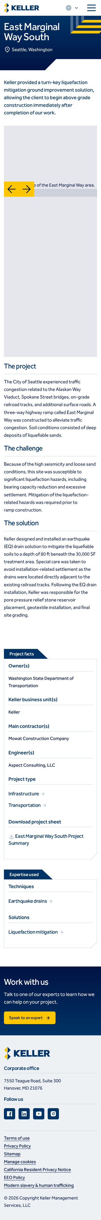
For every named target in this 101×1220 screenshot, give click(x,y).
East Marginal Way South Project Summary (46, 839)
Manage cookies (20, 1161)
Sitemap (12, 1153)
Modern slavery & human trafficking (39, 1185)
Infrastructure (24, 794)
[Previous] (11, 189)
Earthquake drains (28, 901)
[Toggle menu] (91, 7)
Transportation (25, 805)
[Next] (26, 189)
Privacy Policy (17, 1146)
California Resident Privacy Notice (37, 1169)
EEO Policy (14, 1177)
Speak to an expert (26, 1017)
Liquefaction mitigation (33, 932)
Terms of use (17, 1138)
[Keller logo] (21, 8)
